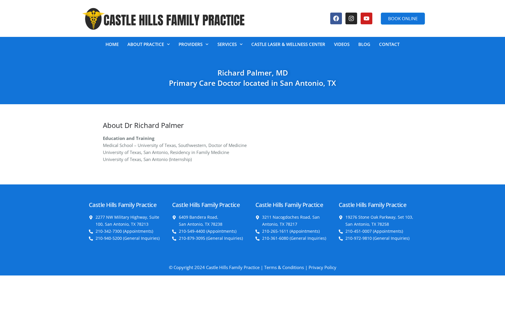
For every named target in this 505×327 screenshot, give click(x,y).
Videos (342, 44)
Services (227, 44)
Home (112, 44)
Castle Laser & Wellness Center (288, 44)
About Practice (145, 44)
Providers (191, 44)
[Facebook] (336, 18)
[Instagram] (351, 18)
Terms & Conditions (284, 267)
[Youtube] (366, 18)
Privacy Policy (322, 267)
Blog (364, 44)
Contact (389, 44)
